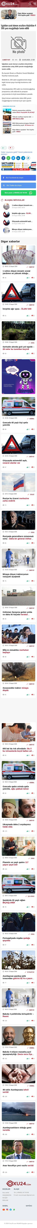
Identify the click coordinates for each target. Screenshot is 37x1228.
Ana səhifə (5, 1192)
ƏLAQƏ (4, 1198)
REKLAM (5, 1200)
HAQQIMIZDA (6, 1195)
